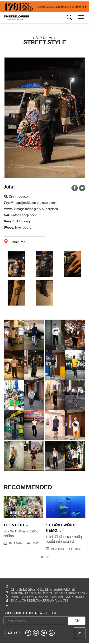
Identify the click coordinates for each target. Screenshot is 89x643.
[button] (42, 557)
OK (77, 621)
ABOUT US (13, 632)
